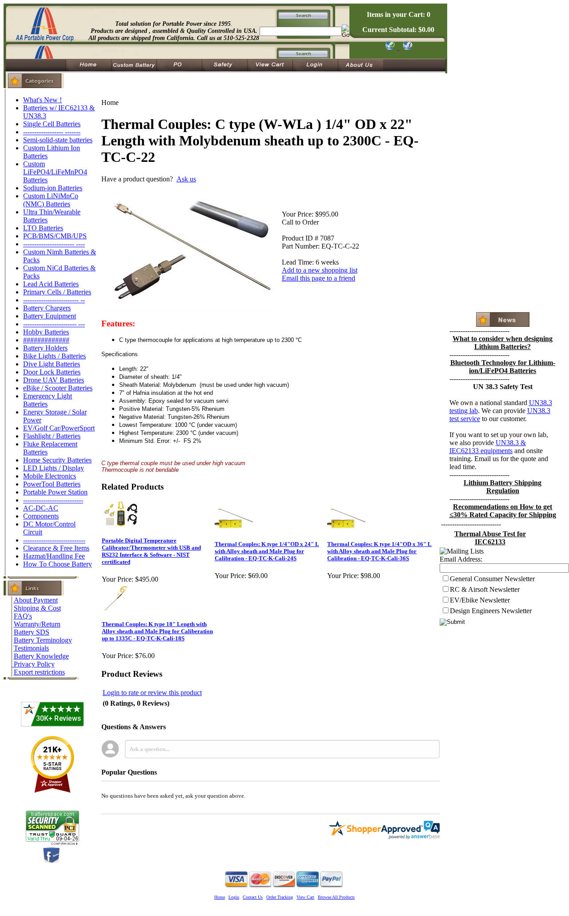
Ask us (186, 179)
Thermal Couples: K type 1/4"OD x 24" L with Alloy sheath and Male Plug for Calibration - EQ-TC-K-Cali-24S (267, 551)
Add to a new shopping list (319, 270)
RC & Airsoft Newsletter (485, 589)
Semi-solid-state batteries (57, 140)
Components (41, 516)
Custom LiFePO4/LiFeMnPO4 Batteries (55, 172)
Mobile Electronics (49, 476)
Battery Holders (45, 348)
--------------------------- (53, 500)
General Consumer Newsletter (492, 579)
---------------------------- (54, 540)
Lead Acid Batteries (51, 284)
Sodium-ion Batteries (52, 188)
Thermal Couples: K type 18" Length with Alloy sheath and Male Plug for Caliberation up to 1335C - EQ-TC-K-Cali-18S (157, 631)
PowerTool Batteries (51, 484)
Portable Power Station (55, 492)
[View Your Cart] (406, 47)
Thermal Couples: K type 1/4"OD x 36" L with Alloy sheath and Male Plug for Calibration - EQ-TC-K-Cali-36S (379, 551)
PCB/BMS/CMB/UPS (55, 236)
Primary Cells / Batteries (57, 292)
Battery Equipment (49, 316)
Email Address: (461, 559)
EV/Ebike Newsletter (480, 600)
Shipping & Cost (37, 608)
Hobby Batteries (46, 332)
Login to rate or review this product (152, 692)
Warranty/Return (37, 624)
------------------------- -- (54, 300)
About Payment (36, 600)
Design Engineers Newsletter (491, 611)
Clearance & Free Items (56, 548)
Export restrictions (39, 672)
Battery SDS (31, 632)
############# (46, 340)
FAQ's (23, 616)
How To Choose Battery (57, 564)
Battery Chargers (47, 308)
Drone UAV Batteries (53, 380)
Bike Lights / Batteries (54, 356)
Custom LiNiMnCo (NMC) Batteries (50, 200)
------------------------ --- (54, 324)
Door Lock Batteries (51, 372)
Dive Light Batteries (51, 364)
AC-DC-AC (40, 508)
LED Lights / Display (53, 468)
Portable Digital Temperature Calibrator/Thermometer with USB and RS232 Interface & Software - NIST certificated (151, 551)
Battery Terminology (43, 640)
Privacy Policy (34, 664)
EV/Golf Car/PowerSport (59, 428)
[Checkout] (389, 47)
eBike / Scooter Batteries (57, 388)
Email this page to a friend (318, 278)
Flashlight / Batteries (51, 436)
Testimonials (31, 648)
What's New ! (42, 100)
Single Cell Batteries (51, 124)
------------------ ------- (51, 132)
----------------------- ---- (54, 244)
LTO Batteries (43, 228)
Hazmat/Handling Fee (54, 556)
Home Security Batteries (57, 460)
